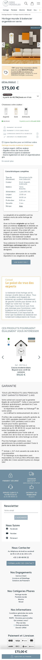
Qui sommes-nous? (21, 620)
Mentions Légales (21, 615)
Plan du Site (21, 623)
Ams (21, 206)
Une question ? (21, 262)
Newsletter (11, 506)
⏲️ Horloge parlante (21, 625)
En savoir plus (8, 161)
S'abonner (21, 517)
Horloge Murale (7, 14)
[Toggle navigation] (38, 3)
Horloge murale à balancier (21, 14)
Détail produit (9, 82)
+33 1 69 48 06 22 (21, 557)
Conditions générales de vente (21, 613)
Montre (22, 10)
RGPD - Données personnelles (21, 618)
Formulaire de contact (21, 563)
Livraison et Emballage (21, 578)
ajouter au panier (22, 656)
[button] (38, 10)
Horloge (6, 10)
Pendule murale (21, 597)
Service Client (21, 576)
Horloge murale (21, 594)
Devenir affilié (21, 628)
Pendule (14, 10)
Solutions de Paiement (21, 581)
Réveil (29, 10)
